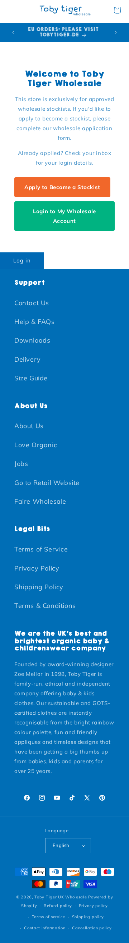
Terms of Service (41, 549)
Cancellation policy (91, 927)
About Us (29, 426)
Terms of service (48, 916)
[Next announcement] (116, 32)
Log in (22, 260)
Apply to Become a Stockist (62, 187)
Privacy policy (93, 905)
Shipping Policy (38, 587)
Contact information (44, 927)
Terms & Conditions (45, 605)
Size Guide (31, 378)
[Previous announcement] (13, 32)
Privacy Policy (36, 568)
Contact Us (31, 303)
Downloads (32, 340)
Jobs (21, 463)
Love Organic (35, 445)
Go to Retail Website (47, 483)
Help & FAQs (34, 321)
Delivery (27, 359)
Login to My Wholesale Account (64, 216)
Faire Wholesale (40, 501)
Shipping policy (88, 916)
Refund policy (58, 905)
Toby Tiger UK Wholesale (60, 896)
